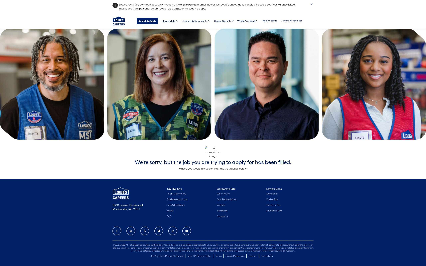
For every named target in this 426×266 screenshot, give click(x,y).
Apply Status (270, 20)
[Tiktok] (173, 231)
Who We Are (223, 194)
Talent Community (176, 194)
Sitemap (253, 256)
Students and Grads (177, 199)
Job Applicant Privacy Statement (167, 256)
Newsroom (222, 211)
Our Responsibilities (226, 199)
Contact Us (222, 216)
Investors (221, 205)
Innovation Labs (274, 211)
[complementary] (235, 256)
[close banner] (312, 4)
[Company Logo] (118, 20)
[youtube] (187, 231)
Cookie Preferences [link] (235, 256)
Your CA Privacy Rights (199, 256)
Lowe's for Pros (273, 205)
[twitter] (145, 231)
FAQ (169, 216)
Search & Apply (147, 21)
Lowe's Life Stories (176, 205)
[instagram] (159, 231)
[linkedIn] (131, 231)
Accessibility (267, 256)
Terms (218, 256)
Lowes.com (272, 194)
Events (170, 211)
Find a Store (272, 199)
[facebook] (117, 231)
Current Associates (291, 20)
